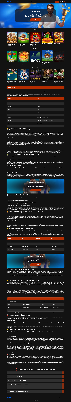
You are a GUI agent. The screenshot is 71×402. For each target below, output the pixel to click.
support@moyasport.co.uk (59, 397)
